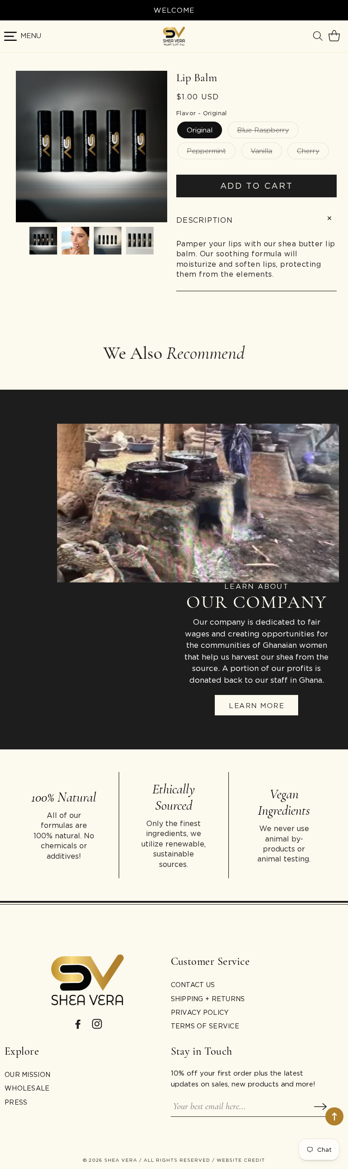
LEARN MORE (256, 705)
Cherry (308, 150)
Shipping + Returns (208, 998)
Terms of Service (205, 1025)
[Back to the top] (334, 1116)
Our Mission (27, 1074)
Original (200, 129)
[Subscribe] (320, 1106)
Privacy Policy (200, 1012)
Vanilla (261, 150)
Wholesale (27, 1088)
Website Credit (241, 1160)
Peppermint (206, 150)
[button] (318, 36)
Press (16, 1102)
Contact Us (193, 984)
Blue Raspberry (263, 129)
